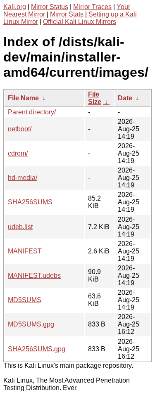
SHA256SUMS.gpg (36, 348)
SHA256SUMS (30, 202)
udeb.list (20, 226)
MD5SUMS (24, 299)
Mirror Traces (92, 6)
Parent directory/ (32, 112)
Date (125, 98)
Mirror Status (49, 6)
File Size (94, 98)
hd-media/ (22, 177)
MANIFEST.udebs (34, 275)
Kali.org (14, 6)
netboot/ (19, 128)
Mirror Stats (66, 14)
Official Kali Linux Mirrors (79, 21)
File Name (23, 98)
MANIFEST (25, 251)
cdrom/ (18, 153)
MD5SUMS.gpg (31, 324)
